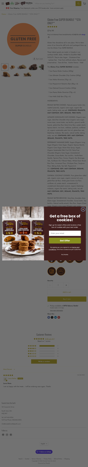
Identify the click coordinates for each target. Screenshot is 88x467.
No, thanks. (64, 254)
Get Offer (65, 240)
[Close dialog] (83, 209)
